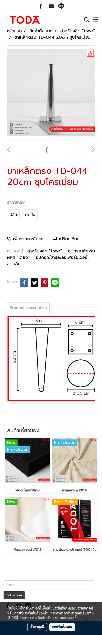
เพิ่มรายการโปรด (27, 239)
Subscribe (14, 595)
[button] (85, 19)
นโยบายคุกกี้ (68, 618)
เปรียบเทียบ (68, 239)
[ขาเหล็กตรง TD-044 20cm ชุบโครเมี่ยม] (51, 93)
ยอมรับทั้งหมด (62, 627)
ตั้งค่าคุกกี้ (37, 627)
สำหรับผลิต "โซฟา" (45, 251)
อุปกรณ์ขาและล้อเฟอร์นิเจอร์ (62, 257)
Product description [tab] (28, 308)
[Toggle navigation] (96, 20)
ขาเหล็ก (14, 263)
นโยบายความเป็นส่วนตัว (35, 618)
